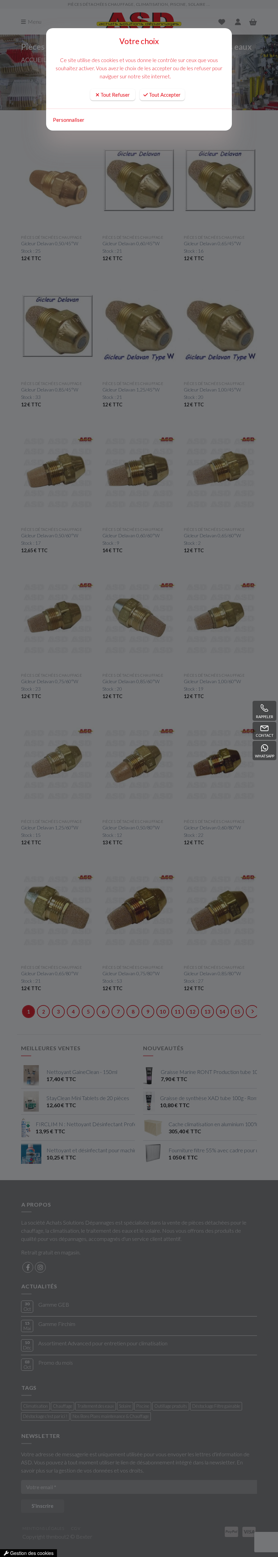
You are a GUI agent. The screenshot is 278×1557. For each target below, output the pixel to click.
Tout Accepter (164, 95)
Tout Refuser (114, 95)
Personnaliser (68, 120)
